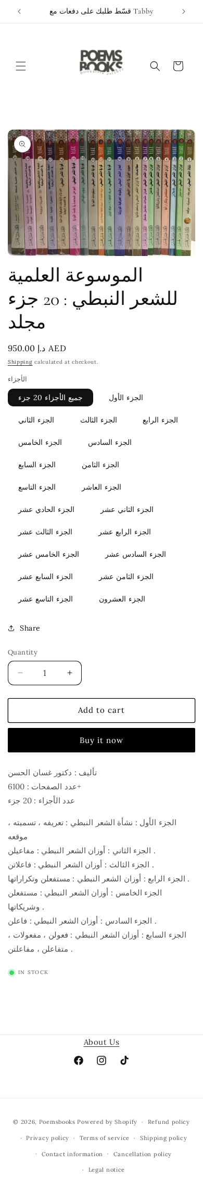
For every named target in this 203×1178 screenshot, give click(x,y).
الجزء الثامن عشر (126, 576)
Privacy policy (47, 1138)
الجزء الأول (126, 397)
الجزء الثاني (36, 420)
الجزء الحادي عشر (46, 509)
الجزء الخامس (40, 442)
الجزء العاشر (101, 487)
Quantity (22, 652)
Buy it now (101, 740)
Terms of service (105, 1138)
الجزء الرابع (160, 420)
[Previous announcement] (19, 11)
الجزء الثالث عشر (45, 531)
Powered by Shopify (107, 1121)
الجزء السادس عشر (135, 554)
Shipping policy (163, 1138)
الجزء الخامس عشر (48, 554)
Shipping (20, 361)
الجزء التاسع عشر (45, 599)
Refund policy (169, 1121)
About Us (102, 1042)
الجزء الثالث (98, 420)
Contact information (72, 1154)
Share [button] (30, 628)
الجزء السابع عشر (45, 576)
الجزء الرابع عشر (124, 531)
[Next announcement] (183, 11)
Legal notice (106, 1169)
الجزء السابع (37, 464)
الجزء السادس (110, 442)
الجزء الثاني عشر (127, 509)
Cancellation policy (142, 1154)
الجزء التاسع (37, 487)
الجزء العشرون (122, 599)
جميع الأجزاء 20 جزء (50, 397)
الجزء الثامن (100, 464)
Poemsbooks (57, 1121)
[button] (20, 66)
